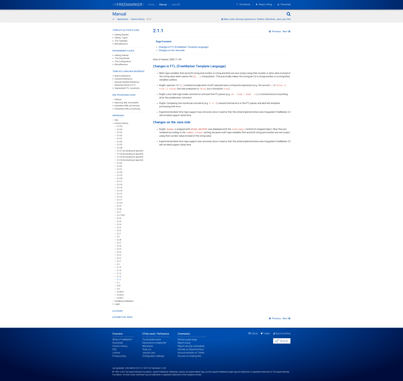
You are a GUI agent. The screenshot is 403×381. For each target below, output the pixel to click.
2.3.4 (119, 224)
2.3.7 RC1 (121, 215)
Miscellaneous (121, 44)
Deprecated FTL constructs (127, 88)
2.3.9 (119, 206)
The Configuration (123, 61)
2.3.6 (119, 218)
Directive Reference (123, 79)
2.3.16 (119, 184)
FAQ (289, 19)
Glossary (240, 19)
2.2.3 (119, 255)
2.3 (118, 236)
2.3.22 (119, 166)
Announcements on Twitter (191, 352)
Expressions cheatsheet (154, 343)
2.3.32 (119, 135)
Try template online (151, 339)
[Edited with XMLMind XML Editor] (282, 341)
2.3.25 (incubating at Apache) (130, 157)
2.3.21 (119, 169)
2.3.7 (119, 212)
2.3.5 (119, 221)
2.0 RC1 (120, 298)
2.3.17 (119, 181)
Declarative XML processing (127, 109)
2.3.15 (119, 187)
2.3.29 (119, 144)
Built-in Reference (123, 76)
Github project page (187, 339)
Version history (121, 123)
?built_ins (146, 349)
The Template (121, 41)
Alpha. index (229, 19)
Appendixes (118, 115)
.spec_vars (281, 19)
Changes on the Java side (172, 50)
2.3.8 (119, 209)
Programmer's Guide (123, 51)
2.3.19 (119, 175)
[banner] (128, 4)
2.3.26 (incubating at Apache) (130, 154)
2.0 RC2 (120, 295)
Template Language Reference (128, 71)
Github (254, 333)
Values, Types (121, 37)
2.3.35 (119, 126)
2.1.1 (119, 279)
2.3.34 (119, 129)
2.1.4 (119, 270)
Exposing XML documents (127, 102)
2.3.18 (119, 178)
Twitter (266, 333)
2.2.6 (119, 246)
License (116, 352)
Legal (117, 304)
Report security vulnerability (191, 346)
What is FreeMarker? (122, 339)
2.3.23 (119, 163)
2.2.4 (119, 252)
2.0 (118, 289)
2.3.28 (119, 148)
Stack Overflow (283, 333)
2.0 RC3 (120, 292)
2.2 (118, 264)
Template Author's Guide (125, 30)
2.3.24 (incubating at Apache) (130, 160)
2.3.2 (119, 230)
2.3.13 (119, 193)
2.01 (119, 285)
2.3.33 (119, 132)
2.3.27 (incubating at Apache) (130, 151)
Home (151, 4)
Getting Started (121, 34)
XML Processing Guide (124, 95)
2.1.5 (119, 267)
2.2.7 (119, 243)
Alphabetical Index (122, 317)
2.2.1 (119, 261)
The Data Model (122, 58)
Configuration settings (153, 356)
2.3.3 (119, 227)
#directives (270, 19)
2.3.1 (119, 233)
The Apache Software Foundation (138, 372)
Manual (163, 4)
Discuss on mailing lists (189, 356)
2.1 (118, 282)
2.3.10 (119, 203)
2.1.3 (119, 273)
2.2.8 (119, 240)
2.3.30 (119, 141)
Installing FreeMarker (124, 301)
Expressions (250, 19)
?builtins (260, 19)
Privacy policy (119, 356)
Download (117, 343)
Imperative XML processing (127, 105)
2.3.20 (119, 172)
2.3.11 (119, 200)
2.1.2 (119, 276)
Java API (176, 4)
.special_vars (148, 352)
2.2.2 (119, 258)
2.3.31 (119, 138)
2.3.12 (119, 197)
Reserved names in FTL (125, 85)
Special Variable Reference (127, 82)
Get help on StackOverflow (191, 349)
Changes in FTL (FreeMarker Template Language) (183, 47)
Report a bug (184, 343)
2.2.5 (119, 249)
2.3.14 (119, 190)
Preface (118, 99)
